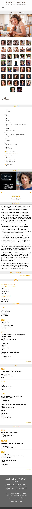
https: (8, 157)
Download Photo (5, 99)
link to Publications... (25, 275)
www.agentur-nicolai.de (21, 489)
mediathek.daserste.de (12, 153)
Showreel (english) (16, 199)
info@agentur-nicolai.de (11, 489)
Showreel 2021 (16, 196)
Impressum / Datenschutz (16, 498)
